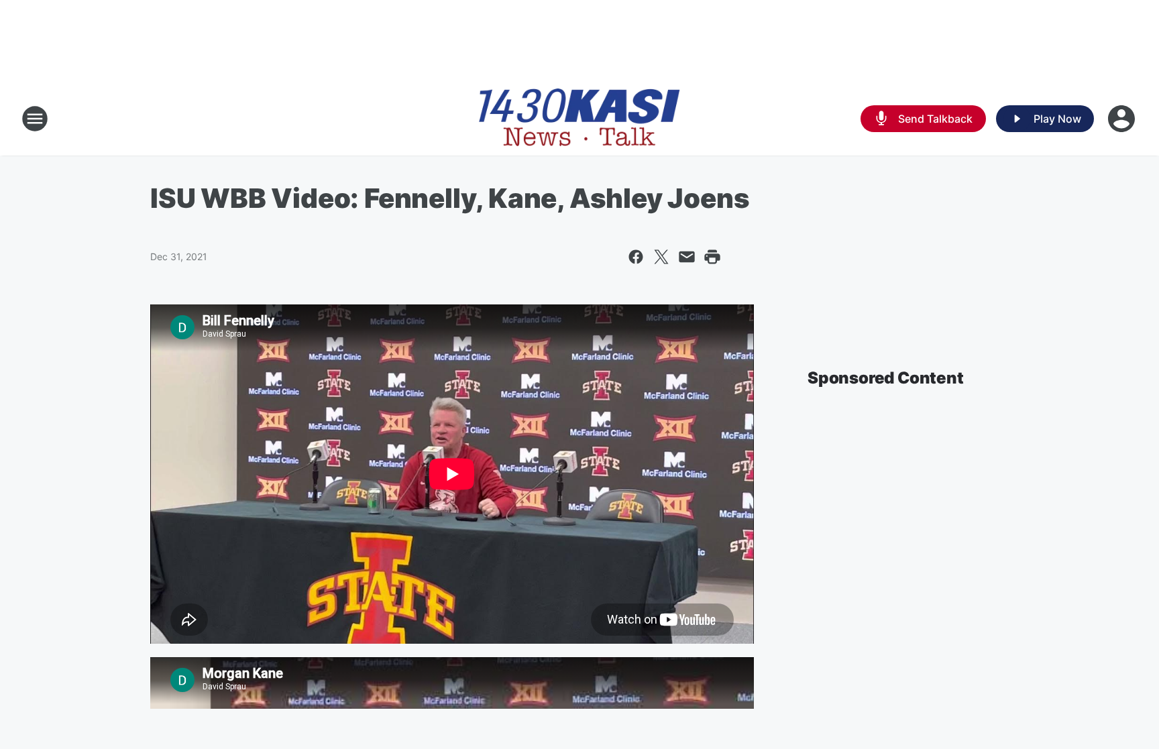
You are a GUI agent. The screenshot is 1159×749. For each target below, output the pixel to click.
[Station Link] (579, 119)
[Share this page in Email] (686, 256)
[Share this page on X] (661, 256)
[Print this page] (712, 256)
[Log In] (1123, 118)
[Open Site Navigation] (34, 118)
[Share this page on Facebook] (635, 256)
